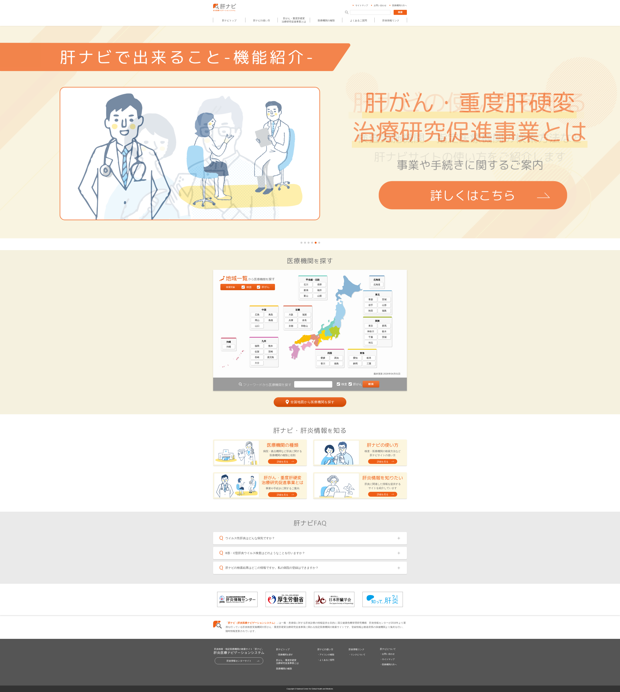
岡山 (257, 320)
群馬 (384, 325)
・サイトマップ (387, 659)
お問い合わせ (380, 5)
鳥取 (271, 314)
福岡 (257, 346)
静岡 (355, 363)
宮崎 (270, 351)
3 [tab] (308, 242)
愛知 (355, 358)
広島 (257, 314)
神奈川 (370, 331)
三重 (369, 363)
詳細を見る (282, 461)
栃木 (384, 331)
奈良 (304, 320)
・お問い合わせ (387, 654)
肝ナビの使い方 (261, 20)
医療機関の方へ (399, 5)
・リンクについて (357, 654)
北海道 (376, 284)
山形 (384, 305)
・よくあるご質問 (325, 660)
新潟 (306, 290)
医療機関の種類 (326, 20)
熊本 (270, 346)
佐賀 (257, 351)
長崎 (257, 357)
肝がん (358, 384)
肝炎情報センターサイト (239, 661)
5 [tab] (315, 242)
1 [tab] (301, 242)
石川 (306, 284)
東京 (370, 325)
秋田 (370, 310)
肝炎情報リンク (390, 20)
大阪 (291, 314)
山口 (257, 326)
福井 (319, 290)
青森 (370, 299)
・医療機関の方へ (388, 664)
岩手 (370, 305)
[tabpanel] (310, 132)
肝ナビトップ (229, 20)
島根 (271, 320)
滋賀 (304, 314)
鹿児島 (270, 357)
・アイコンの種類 (325, 654)
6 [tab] (319, 242)
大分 (257, 363)
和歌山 (304, 326)
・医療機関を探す (284, 654)
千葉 (370, 337)
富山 (306, 296)
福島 (384, 310)
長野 (319, 284)
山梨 (319, 296)
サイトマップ (361, 5)
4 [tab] (312, 242)
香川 (323, 363)
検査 (344, 384)
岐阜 (369, 358)
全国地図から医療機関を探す (312, 402)
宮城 (384, 299)
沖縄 (228, 346)
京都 (291, 326)
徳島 (336, 363)
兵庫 (291, 320)
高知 (336, 358)
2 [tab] (304, 242)
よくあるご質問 (358, 20)
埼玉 (370, 342)
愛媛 (323, 358)
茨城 (384, 337)
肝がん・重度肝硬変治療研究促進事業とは (294, 20)
